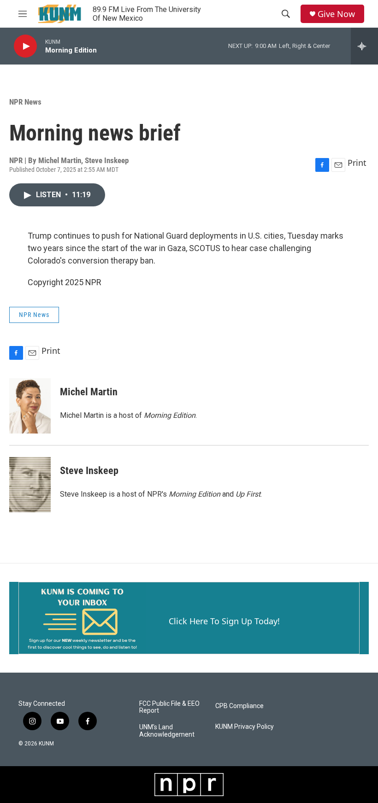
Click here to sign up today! (224, 621)
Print (357, 162)
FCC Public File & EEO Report (169, 707)
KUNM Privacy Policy (244, 726)
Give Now (336, 14)
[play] (25, 46)
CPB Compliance (239, 706)
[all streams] (364, 46)
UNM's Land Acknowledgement (167, 731)
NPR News (25, 101)
